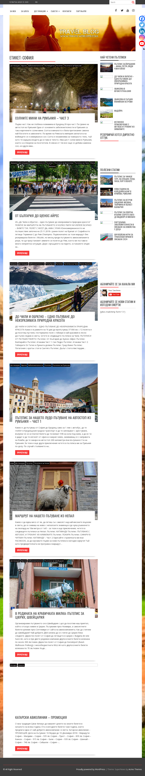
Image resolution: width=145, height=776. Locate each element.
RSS (36, 2)
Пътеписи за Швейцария (54, 561)
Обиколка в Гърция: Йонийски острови (123, 100)
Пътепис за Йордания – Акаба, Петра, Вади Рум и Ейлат (124, 66)
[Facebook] (142, 18)
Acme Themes (135, 769)
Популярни (50, 264)
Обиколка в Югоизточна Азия (122, 90)
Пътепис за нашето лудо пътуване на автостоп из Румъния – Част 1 (53, 419)
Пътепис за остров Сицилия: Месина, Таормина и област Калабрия (123, 203)
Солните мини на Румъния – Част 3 (42, 117)
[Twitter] (142, 25)
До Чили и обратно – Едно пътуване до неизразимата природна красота (45, 318)
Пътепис (59, 66)
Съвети (54, 11)
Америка (14, 163)
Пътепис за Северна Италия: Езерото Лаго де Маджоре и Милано (124, 214)
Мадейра (118, 110)
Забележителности (35, 66)
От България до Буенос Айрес (37, 215)
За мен (13, 11)
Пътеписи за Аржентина (63, 163)
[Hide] (144, 49)
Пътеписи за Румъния (72, 66)
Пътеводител (49, 66)
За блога (25, 11)
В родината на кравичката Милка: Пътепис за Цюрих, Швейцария (49, 615)
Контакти (67, 11)
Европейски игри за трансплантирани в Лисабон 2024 (123, 237)
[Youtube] (142, 43)
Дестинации (40, 11)
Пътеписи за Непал (41, 463)
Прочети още (22, 152)
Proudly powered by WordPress (90, 769)
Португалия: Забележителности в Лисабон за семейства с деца (124, 226)
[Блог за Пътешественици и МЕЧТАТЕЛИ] (72, 50)
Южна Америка (86, 264)
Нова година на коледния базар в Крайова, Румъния (122, 191)
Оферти (21, 665)
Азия (12, 463)
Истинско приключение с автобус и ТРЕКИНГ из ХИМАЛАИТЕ (124, 125)
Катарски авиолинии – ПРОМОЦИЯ (41, 717)
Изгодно (13, 665)
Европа (24, 66)
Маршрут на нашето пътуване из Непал (44, 515)
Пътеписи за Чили (82, 163)
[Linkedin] (142, 31)
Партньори (81, 11)
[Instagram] (142, 37)
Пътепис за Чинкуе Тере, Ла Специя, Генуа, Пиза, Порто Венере (124, 179)
